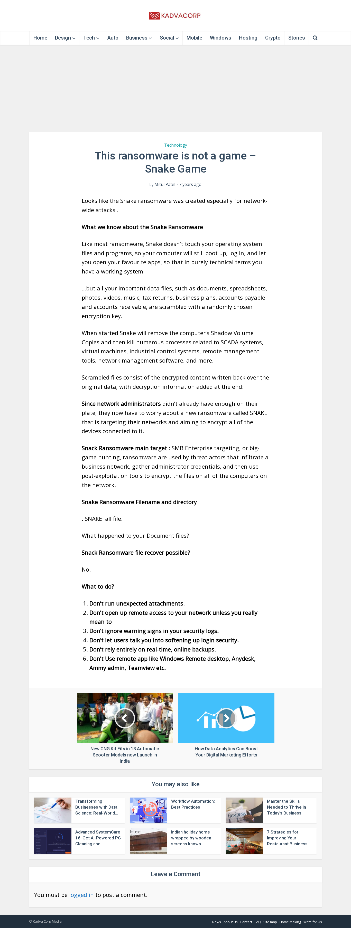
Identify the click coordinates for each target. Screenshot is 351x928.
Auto (112, 38)
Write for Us (312, 922)
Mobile (194, 38)
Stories (296, 38)
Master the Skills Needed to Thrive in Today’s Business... (286, 807)
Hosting (248, 38)
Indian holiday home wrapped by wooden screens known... (191, 837)
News (216, 922)
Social (167, 38)
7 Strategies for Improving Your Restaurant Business (287, 837)
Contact (246, 922)
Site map (270, 922)
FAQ (258, 922)
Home (40, 38)
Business (136, 38)
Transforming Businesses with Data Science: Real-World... (96, 807)
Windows (220, 38)
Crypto (273, 38)
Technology (175, 145)
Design (63, 38)
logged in (81, 894)
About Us (231, 922)
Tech (89, 38)
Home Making (290, 922)
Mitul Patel (164, 184)
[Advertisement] (175, 89)
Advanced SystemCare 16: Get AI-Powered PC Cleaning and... (98, 837)
